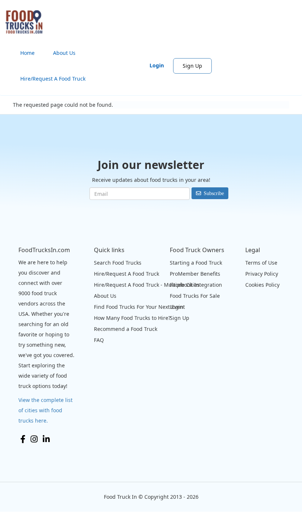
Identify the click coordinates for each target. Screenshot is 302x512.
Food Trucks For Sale (195, 295)
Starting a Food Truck (196, 262)
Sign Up (192, 65)
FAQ (99, 339)
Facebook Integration (196, 284)
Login (157, 65)
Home (27, 52)
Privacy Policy (261, 273)
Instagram (34, 439)
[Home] (27, 21)
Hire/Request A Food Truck (52, 78)
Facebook (22, 439)
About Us (64, 52)
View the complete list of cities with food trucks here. (45, 410)
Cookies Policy (262, 284)
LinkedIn (46, 439)
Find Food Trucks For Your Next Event (139, 306)
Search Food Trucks (117, 262)
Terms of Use (261, 262)
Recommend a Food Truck (125, 328)
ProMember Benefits (195, 273)
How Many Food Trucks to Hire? (132, 317)
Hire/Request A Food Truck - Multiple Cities (147, 284)
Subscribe (214, 193)
